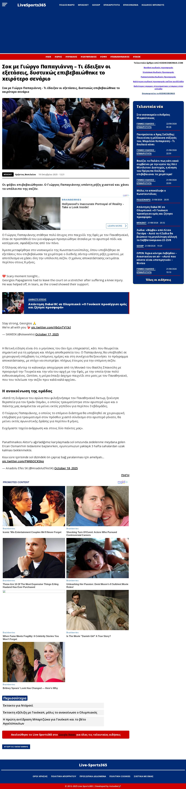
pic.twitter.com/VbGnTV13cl (51, 327)
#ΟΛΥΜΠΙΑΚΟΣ (89, 56)
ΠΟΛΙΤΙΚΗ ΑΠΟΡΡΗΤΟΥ (63, 776)
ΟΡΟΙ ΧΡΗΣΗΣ (40, 776)
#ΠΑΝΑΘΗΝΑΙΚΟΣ (119, 56)
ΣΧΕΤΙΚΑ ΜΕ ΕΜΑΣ (143, 776)
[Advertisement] (93, 31)
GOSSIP (96, 4)
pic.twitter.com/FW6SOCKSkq (23, 461)
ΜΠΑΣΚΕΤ (83, 4)
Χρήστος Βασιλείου (25, 174)
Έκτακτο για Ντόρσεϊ (18, 705)
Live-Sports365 (93, 764)
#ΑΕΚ (48, 56)
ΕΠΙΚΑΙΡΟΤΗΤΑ (112, 4)
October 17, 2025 (47, 334)
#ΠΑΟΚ (137, 56)
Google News (67, 734)
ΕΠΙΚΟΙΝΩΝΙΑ (130, 4)
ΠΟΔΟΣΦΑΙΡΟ (67, 4)
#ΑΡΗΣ (58, 56)
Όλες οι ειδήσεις (158, 279)
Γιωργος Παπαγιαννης (16, 746)
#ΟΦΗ (103, 56)
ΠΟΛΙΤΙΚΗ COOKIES (119, 776)
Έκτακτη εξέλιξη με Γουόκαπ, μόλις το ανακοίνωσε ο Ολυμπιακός (50, 712)
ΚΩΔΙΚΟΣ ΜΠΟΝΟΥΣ (153, 4)
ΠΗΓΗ (125, 475)
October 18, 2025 (66, 468)
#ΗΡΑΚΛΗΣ (71, 56)
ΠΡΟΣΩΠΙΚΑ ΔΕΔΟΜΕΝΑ (93, 776)
